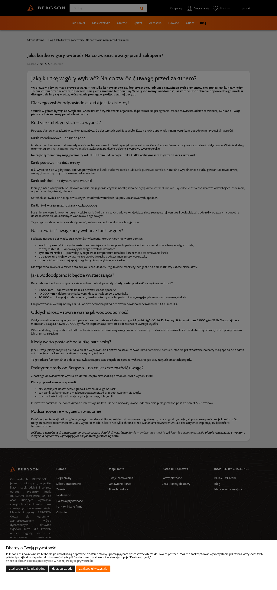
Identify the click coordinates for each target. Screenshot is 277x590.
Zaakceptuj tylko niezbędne (27, 568)
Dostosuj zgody (62, 568)
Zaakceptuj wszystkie (93, 568)
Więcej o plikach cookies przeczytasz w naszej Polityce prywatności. (49, 561)
